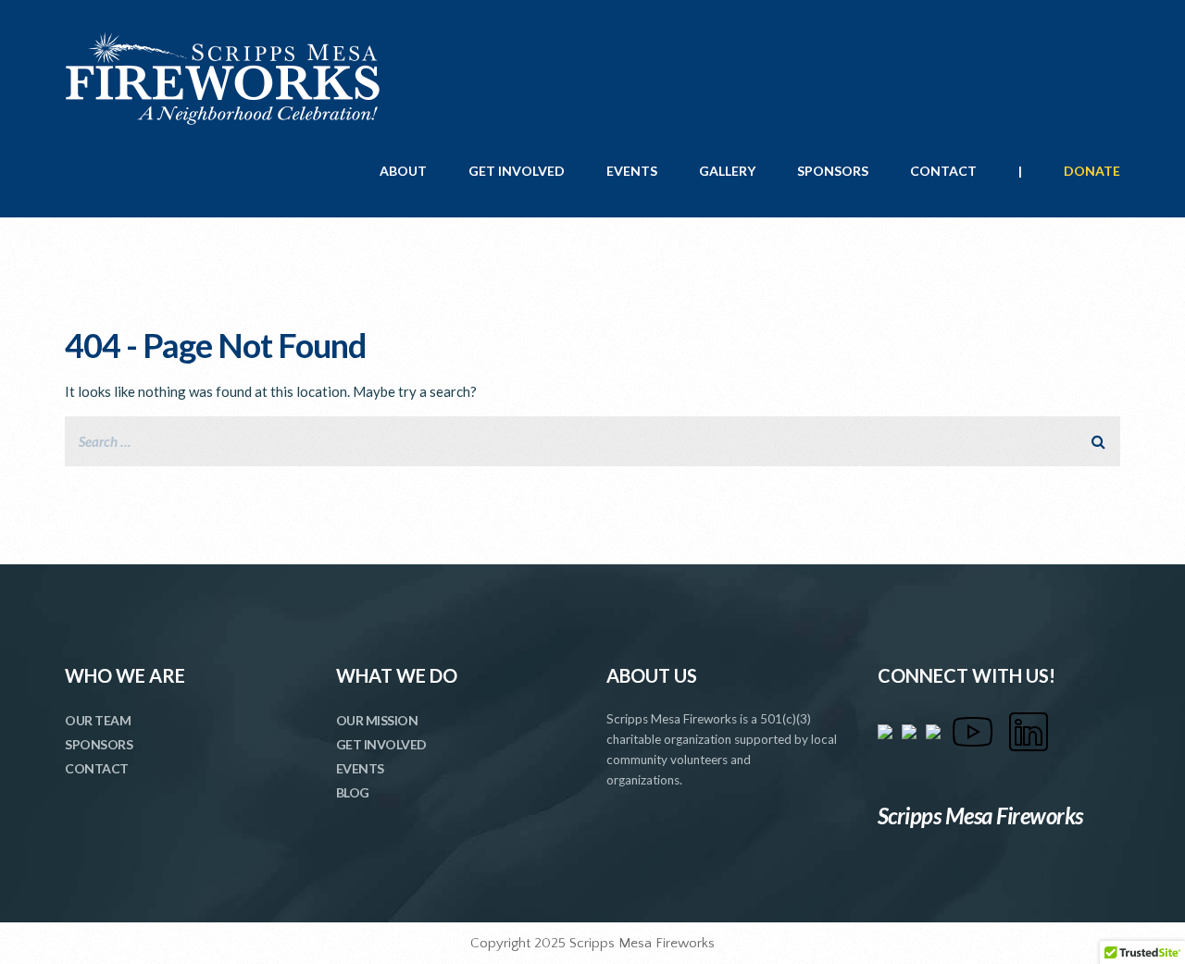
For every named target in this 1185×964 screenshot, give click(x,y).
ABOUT (403, 171)
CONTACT (943, 171)
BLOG (352, 792)
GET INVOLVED (516, 171)
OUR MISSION (377, 720)
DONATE (1092, 171)
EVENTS (631, 171)
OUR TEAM (98, 720)
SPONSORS (832, 171)
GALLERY (727, 171)
